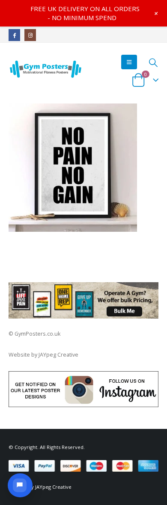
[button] (20, 485)
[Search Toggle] (153, 62)
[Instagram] (30, 35)
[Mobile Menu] (129, 62)
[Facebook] (14, 35)
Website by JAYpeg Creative (43, 354)
